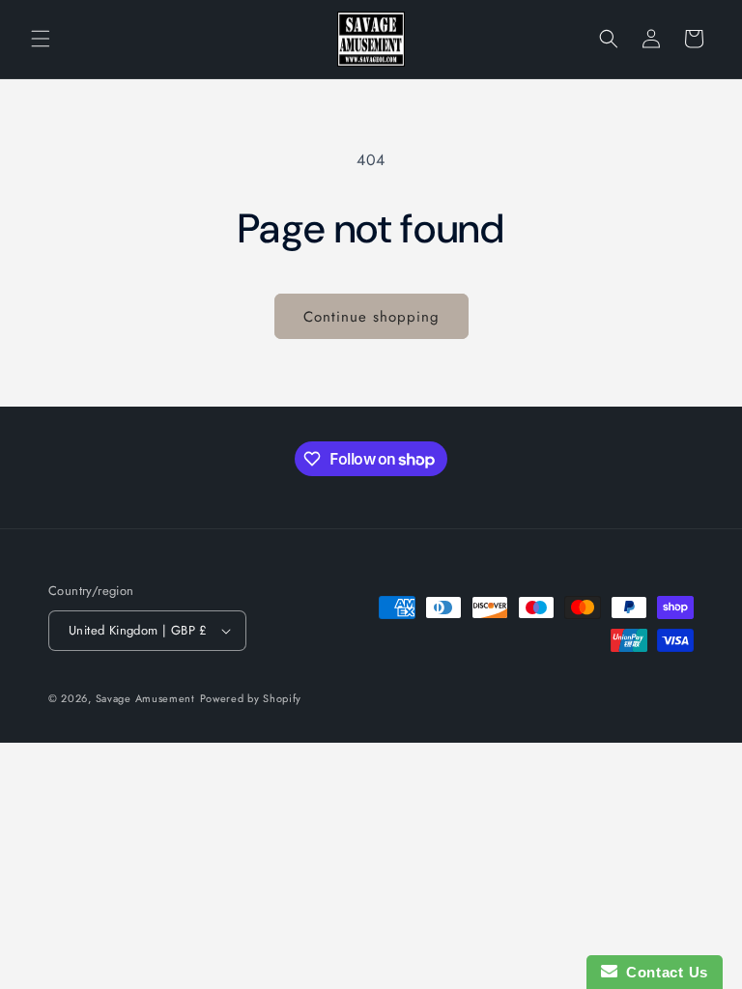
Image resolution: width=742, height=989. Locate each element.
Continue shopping (371, 316)
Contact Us (662, 972)
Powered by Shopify (251, 698)
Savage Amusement (145, 698)
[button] (40, 38)
